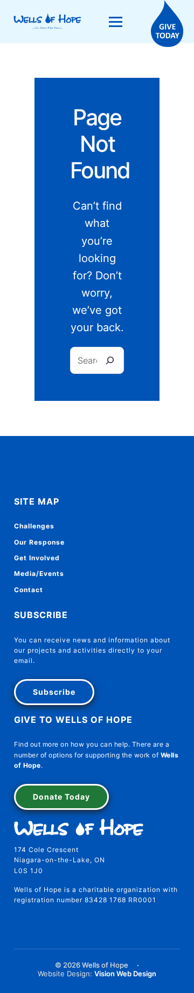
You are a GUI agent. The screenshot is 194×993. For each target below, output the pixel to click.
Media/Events (39, 573)
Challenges (34, 526)
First (40, 794)
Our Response (39, 542)
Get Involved (37, 558)
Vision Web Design (125, 974)
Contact (28, 590)
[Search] (110, 360)
